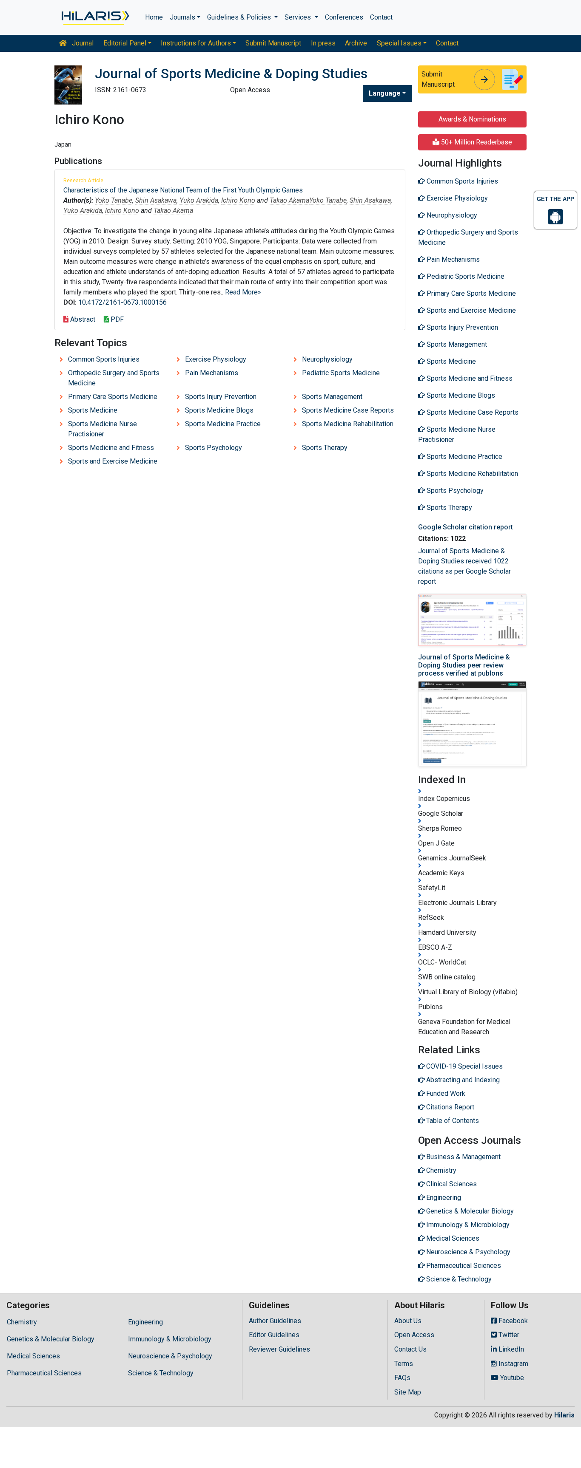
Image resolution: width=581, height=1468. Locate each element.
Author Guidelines (275, 1321)
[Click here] (94, 17)
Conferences (344, 17)
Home (154, 17)
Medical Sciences (33, 1356)
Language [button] (385, 93)
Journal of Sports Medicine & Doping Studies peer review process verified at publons (464, 665)
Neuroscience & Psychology (170, 1356)
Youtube (511, 1378)
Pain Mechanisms (211, 373)
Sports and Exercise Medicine (112, 461)
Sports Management (332, 397)
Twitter (508, 1335)
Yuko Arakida (198, 200)
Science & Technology (161, 1373)
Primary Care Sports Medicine (112, 397)
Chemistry (22, 1322)
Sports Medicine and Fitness (111, 448)
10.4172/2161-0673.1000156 (122, 302)
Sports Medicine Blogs (219, 410)
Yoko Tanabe (113, 200)
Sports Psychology (213, 448)
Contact (381, 17)
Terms (403, 1364)
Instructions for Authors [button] (196, 43)
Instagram (512, 1364)
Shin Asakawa (156, 200)
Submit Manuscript (273, 43)
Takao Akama (289, 200)
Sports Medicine (92, 410)
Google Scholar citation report (465, 527)
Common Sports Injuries (104, 359)
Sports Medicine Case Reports (348, 410)
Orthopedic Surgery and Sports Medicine (113, 378)
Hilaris (564, 1415)
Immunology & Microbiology (169, 1339)
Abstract (81, 319)
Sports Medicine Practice (223, 424)
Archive (356, 43)
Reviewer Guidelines (279, 1349)
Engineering (145, 1322)
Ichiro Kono (238, 200)
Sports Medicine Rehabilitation (347, 424)
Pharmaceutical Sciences (44, 1373)
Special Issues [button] (399, 43)
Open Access (414, 1335)
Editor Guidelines (274, 1335)
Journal (82, 43)
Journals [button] (182, 17)
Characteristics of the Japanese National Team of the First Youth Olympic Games (183, 190)
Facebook (512, 1321)
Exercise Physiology (215, 359)
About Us (408, 1321)
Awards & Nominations (472, 119)
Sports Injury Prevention (220, 397)
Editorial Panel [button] (124, 43)
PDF (116, 319)
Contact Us (410, 1349)
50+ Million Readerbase (475, 142)
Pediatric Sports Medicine (341, 373)
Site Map (407, 1392)
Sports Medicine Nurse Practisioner (102, 429)
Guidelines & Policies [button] (240, 17)
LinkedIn (510, 1349)
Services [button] (299, 17)
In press (323, 43)
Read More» (243, 292)
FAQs (402, 1378)
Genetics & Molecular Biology (50, 1339)
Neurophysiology (327, 359)
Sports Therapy (324, 448)
